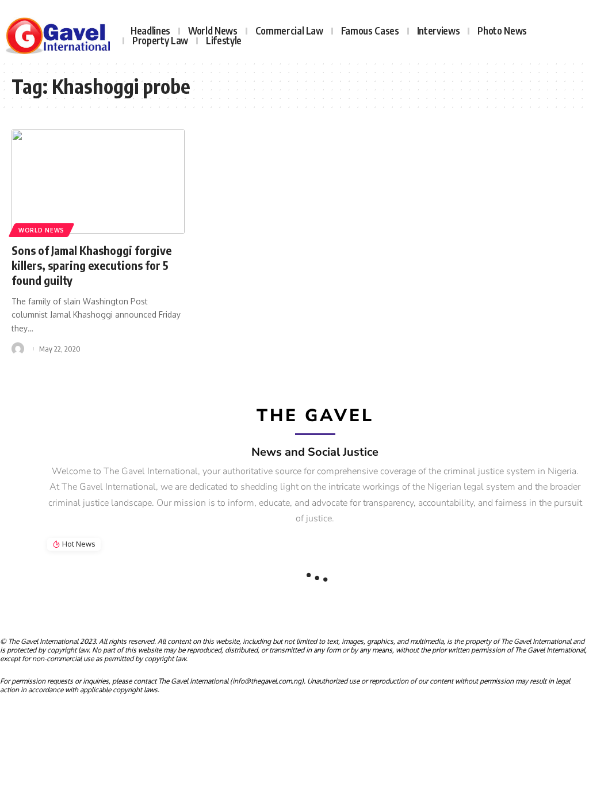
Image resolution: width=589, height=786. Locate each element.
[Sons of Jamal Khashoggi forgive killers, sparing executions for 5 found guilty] (98, 181)
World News (41, 230)
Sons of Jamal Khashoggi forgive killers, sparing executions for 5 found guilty (91, 265)
